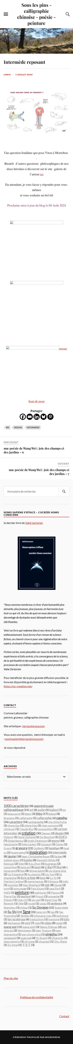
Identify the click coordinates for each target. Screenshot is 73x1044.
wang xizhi (29, 927)
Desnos (46, 833)
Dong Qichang (26, 837)
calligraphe (25, 818)
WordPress (52, 1037)
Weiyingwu (24, 930)
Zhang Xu (58, 938)
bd (7, 427)
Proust (39, 896)
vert (27, 923)
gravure (21, 848)
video (48, 923)
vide (37, 923)
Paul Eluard (38, 888)
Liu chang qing (57, 870)
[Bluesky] (43, 417)
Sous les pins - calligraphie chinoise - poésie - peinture (36, 14)
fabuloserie (10, 844)
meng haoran (35, 881)
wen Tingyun (43, 930)
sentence (57, 903)
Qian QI (22, 900)
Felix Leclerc (29, 844)
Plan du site (11, 978)
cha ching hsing (57, 822)
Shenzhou (10, 907)
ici (41, 174)
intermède (33, 427)
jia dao (58, 856)
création (28, 833)
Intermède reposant (24, 62)
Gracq (7, 848)
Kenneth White (46, 860)
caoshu (61, 818)
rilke (21, 903)
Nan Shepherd (31, 885)
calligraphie (44, 818)
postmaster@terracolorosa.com (24, 739)
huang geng (18, 852)
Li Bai (48, 867)
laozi (37, 867)
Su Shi (12, 912)
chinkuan (9, 829)
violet (59, 923)
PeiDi (7, 892)
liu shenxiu (34, 874)
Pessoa (55, 892)
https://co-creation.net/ (18, 686)
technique (62, 915)
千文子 (26, 944)
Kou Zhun (34, 863)
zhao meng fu (12, 941)
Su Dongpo (40, 907)
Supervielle (61, 907)
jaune (12, 856)
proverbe (53, 896)
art (31, 810)
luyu (43, 878)
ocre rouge (19, 888)
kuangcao (51, 863)
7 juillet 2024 (24, 74)
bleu (39, 814)
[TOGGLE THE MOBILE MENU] (6, 14)
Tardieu (24, 915)
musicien (13, 885)
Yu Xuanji (41, 938)
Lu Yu (53, 877)
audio (41, 810)
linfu (7, 74)
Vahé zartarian (34, 522)
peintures (41, 892)
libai (59, 867)
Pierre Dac (10, 896)
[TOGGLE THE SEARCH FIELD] (67, 14)
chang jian (14, 825)
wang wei (10, 927)
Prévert (8, 900)
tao (52, 912)
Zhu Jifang (60, 941)
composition (45, 829)
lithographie (36, 870)
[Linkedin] (36, 417)
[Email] (30, 417)
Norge (58, 885)
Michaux (53, 881)
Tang (26, 911)
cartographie (36, 822)
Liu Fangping (15, 874)
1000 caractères (16, 806)
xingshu (51, 934)
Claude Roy (26, 829)
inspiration (38, 852)
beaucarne (14, 813)
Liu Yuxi (50, 874)
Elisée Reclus (15, 840)
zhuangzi (44, 941)
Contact (64, 1016)
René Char (51, 900)
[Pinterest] (50, 417)
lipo (22, 871)
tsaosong (54, 919)
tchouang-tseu (43, 915)
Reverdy (9, 903)
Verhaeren (14, 923)
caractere (15, 822)
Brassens (9, 818)
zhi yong (29, 941)
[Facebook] (23, 417)
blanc (28, 813)
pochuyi (26, 896)
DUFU (63, 837)
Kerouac (9, 863)
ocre (6, 888)
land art (25, 867)
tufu (66, 919)
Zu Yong (13, 944)
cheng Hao (30, 825)
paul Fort (54, 888)
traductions (37, 919)
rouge (31, 903)
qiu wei (36, 900)
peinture (22, 892)
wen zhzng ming (31, 934)
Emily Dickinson (37, 840)
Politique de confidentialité (36, 997)
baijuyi (53, 810)
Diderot (8, 837)
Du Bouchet (47, 837)
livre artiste (28, 878)
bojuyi (52, 814)
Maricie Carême (13, 881)
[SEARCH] (64, 491)
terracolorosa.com (34, 726)
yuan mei (26, 938)
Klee (21, 863)
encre (55, 841)
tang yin (41, 912)
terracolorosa (16, 919)
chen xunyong (50, 825)
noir (47, 885)
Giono (59, 844)
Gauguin (46, 844)
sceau (43, 903)
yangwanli (10, 938)
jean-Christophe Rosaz (36, 856)
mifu (65, 881)
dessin (18, 427)
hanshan (54, 848)
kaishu (28, 860)
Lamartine (10, 867)
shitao (24, 907)
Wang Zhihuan (49, 927)
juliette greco (12, 860)
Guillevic (38, 848)
